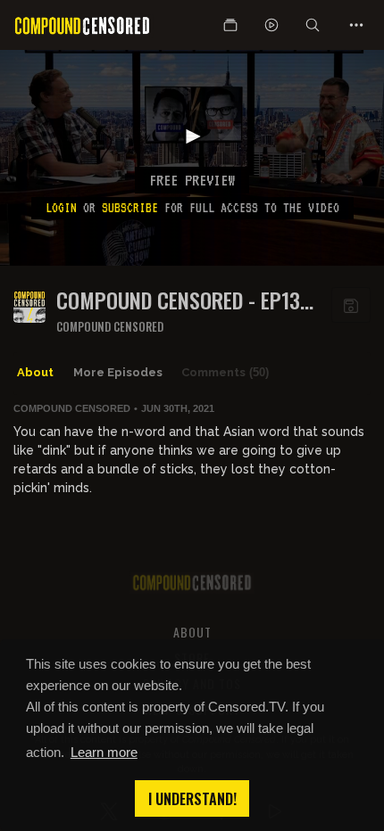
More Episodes (118, 372)
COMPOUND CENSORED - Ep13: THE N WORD (180, 300)
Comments (225, 372)
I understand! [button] (192, 799)
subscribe (130, 208)
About (35, 372)
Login (61, 208)
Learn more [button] (104, 752)
